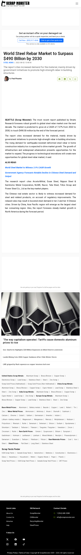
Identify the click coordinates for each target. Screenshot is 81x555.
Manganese (38, 419)
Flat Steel (24, 443)
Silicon (51, 423)
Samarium (32, 423)
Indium (57, 415)
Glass (4, 457)
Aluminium (23, 407)
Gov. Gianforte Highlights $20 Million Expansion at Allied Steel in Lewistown (33, 350)
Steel (45, 380)
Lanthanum (26, 435)
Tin (75, 407)
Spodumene (69, 423)
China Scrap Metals (65, 384)
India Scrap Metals (26, 392)
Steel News (8, 63)
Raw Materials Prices (57, 439)
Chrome (13, 415)
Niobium (70, 419)
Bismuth (56, 411)
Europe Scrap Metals (44, 396)
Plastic (61, 457)
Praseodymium (70, 435)
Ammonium (30, 411)
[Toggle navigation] (77, 4)
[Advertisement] (40, 16)
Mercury (48, 419)
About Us (9, 513)
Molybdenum (59, 419)
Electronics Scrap (8, 380)
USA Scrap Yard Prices (26, 461)
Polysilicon (6, 423)
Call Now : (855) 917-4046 (28, 40)
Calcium (5, 415)
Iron (75, 439)
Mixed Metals (47, 435)
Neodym (58, 435)
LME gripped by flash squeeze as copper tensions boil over (26, 364)
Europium (66, 431)
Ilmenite (49, 415)
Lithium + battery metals (11, 419)
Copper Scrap (59, 376)
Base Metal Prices (9, 407)
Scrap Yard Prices (8, 461)
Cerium (38, 431)
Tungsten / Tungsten (47, 427)
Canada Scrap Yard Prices (46, 461)
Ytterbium (34, 439)
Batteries (49, 453)
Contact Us (10, 517)
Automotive (38, 453)
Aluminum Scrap (32, 376)
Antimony (40, 411)
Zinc (3, 411)
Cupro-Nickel (47, 388)
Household (24, 457)
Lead (61, 407)
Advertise (9, 521)
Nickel (68, 407)
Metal (33, 457)
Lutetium (36, 435)
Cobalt (21, 415)
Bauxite (46, 407)
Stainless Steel (34, 380)
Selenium (42, 423)
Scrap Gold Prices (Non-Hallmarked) (41, 384)
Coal (69, 439)
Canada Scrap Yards (24, 453)
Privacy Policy (12, 553)
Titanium (34, 427)
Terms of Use (24, 553)
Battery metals (34, 407)
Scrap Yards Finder (11, 449)
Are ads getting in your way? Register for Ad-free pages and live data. (40, 287)
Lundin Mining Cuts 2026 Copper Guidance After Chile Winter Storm (30, 357)
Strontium (5, 427)
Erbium (57, 431)
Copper (54, 407)
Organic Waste (43, 457)
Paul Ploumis (17, 79)
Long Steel (35, 443)
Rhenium (16, 423)
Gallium (29, 415)
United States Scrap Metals (13, 376)
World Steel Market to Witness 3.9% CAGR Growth (28, 167)
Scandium (15, 439)
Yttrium (43, 439)
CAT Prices (63, 461)
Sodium (59, 423)
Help (7, 525)
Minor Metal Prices (15, 411)
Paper (53, 457)
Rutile (24, 423)
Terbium (25, 439)
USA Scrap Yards (8, 453)
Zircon (70, 427)
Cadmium (65, 411)
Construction (60, 453)
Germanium (39, 415)
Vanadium (61, 427)
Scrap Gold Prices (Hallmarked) (13, 384)
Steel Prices (13, 443)
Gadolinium (6, 435)
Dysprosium (47, 431)
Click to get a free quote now (51, 40)
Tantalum (15, 427)
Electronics (71, 453)
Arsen (48, 411)
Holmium (16, 435)
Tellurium (24, 427)
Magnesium (26, 419)
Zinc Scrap (53, 380)
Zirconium (5, 431)
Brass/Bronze (46, 376)
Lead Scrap (22, 380)
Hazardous (13, 457)
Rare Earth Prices (26, 431)
